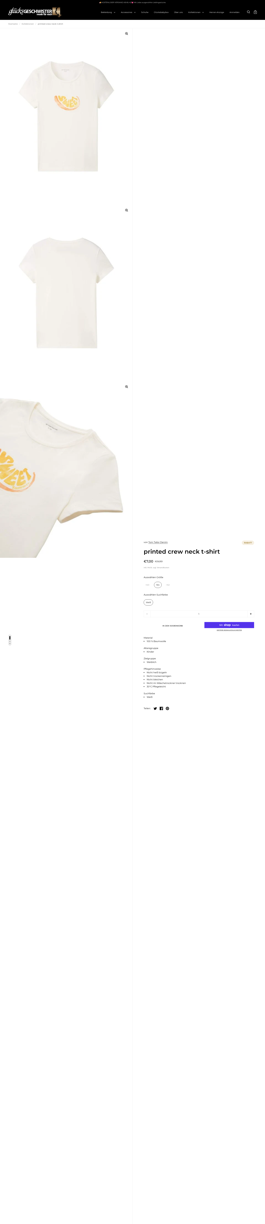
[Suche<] (248, 11)
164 (157, 585)
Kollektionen (28, 24)
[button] (250, 614)
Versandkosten (163, 567)
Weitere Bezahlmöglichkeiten (229, 630)
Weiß (148, 602)
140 (147, 585)
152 (168, 585)
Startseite (13, 24)
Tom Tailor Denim (158, 542)
